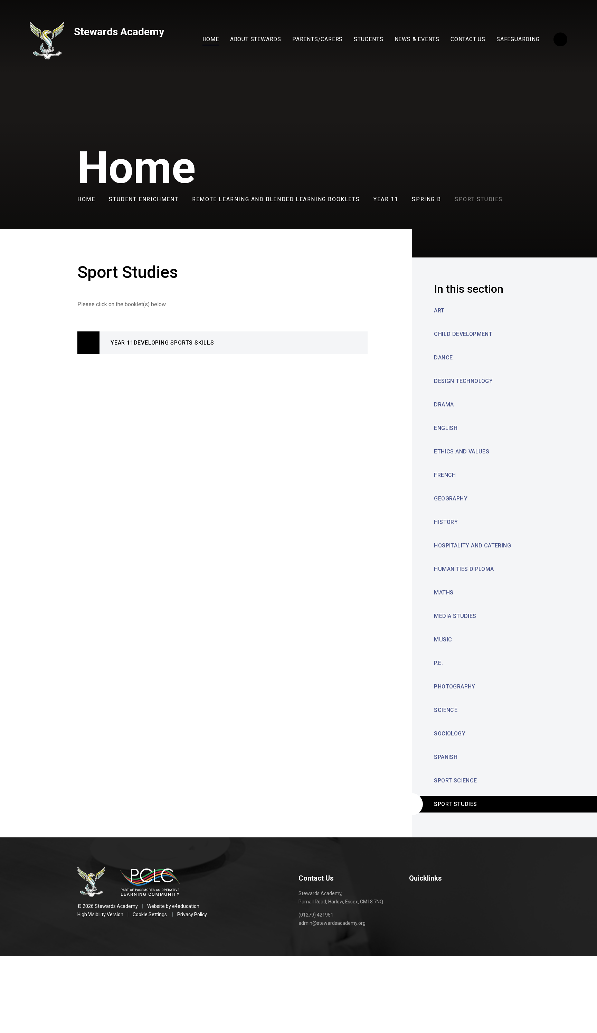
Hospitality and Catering (472, 545)
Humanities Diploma (464, 569)
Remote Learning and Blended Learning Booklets (276, 199)
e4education (185, 906)
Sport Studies (479, 199)
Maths (443, 592)
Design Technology (463, 381)
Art (439, 310)
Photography (454, 686)
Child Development (463, 334)
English (445, 428)
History (446, 522)
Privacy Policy (192, 914)
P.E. (438, 663)
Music (443, 639)
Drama (444, 404)
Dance (443, 357)
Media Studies (455, 616)
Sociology (449, 733)
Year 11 (385, 199)
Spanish (445, 757)
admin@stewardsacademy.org (332, 923)
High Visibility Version (100, 914)
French (445, 475)
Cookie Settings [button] (150, 914)
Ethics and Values (461, 451)
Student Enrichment (143, 199)
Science (445, 710)
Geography (450, 498)
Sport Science (455, 780)
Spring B (426, 199)
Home (86, 199)
